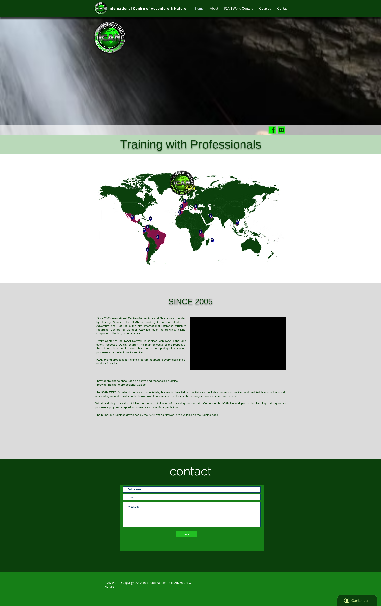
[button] (214, 8)
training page (210, 414)
